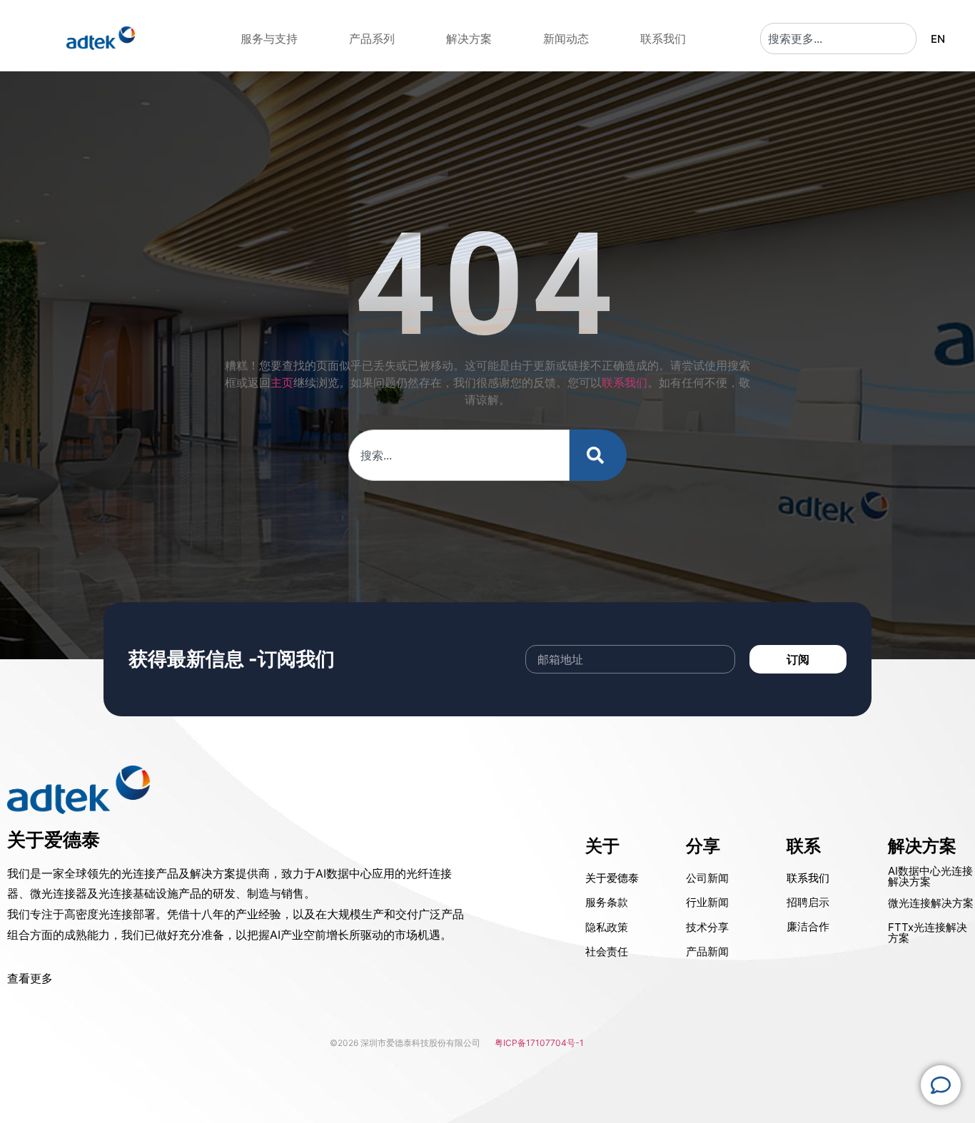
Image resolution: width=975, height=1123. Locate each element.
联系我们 (624, 382)
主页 (282, 382)
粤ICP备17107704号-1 (539, 1042)
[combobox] (838, 38)
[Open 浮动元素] (941, 1085)
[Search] (598, 455)
